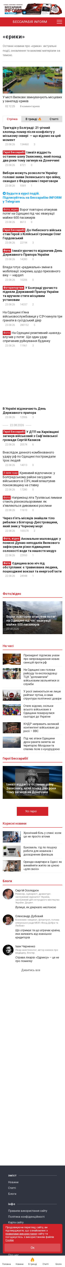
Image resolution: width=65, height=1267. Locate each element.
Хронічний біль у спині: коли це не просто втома (42, 834)
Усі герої (31, 811)
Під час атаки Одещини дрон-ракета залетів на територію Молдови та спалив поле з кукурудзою (41, 744)
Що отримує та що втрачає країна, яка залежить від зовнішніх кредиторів (37, 934)
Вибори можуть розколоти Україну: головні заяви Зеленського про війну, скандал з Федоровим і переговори (32, 177)
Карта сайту (16, 1222)
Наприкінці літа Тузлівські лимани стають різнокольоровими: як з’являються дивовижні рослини (32, 501)
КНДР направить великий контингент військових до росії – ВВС (41, 727)
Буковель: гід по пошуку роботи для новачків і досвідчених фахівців (40, 851)
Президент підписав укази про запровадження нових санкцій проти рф (41, 659)
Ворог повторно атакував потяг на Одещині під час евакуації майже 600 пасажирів (30, 213)
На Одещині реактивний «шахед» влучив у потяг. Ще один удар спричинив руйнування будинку (32, 337)
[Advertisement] (33, 376)
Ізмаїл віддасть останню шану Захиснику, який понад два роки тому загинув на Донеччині (32, 156)
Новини (13, 1182)
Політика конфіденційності (26, 1216)
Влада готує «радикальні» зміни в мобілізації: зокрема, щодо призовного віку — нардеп (31, 271)
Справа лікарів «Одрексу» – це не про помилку (37, 959)
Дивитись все (31, 970)
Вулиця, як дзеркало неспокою (35, 907)
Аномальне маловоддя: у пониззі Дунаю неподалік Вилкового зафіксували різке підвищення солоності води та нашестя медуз (32, 545)
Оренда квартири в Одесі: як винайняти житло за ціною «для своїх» (42, 865)
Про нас (13, 1255)
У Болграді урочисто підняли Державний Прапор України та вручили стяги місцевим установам (30, 294)
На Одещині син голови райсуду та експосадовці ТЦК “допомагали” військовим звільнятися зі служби (41, 677)
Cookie (9, 1240)
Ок (32, 1247)
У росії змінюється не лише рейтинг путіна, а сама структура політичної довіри (42, 695)
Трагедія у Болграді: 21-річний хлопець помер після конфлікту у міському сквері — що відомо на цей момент (32, 134)
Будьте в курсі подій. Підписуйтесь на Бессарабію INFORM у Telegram (32, 197)
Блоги (12, 1194)
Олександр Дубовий (29, 916)
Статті (12, 1188)
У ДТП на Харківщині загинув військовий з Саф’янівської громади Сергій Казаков (31, 436)
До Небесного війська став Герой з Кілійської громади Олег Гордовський (32, 234)
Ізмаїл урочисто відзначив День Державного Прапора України (32, 253)
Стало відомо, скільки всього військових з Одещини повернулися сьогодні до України (38, 711)
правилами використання (21, 1233)
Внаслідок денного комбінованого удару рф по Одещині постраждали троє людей (29, 456)
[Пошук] (53, 22)
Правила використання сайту (27, 1211)
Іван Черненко (25, 946)
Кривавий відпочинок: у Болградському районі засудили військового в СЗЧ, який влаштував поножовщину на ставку (29, 479)
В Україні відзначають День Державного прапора (24, 411)
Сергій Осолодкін (27, 890)
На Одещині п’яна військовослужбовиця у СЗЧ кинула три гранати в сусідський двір (32, 316)
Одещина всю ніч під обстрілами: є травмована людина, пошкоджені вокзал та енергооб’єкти (32, 567)
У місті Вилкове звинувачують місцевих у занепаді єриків (32, 99)
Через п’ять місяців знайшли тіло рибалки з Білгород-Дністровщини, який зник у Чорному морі (30, 522)
